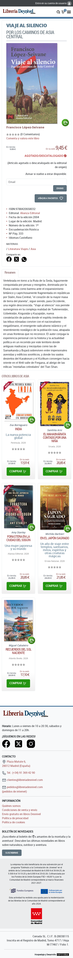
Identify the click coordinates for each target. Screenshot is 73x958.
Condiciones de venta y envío (19, 810)
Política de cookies (13, 822)
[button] (58, 12)
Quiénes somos (11, 806)
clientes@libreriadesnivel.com (24, 780)
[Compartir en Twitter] (16, 259)
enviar (60, 188)
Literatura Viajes (18, 249)
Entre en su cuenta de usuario (51, 3)
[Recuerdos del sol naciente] (18, 620)
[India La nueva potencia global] (18, 401)
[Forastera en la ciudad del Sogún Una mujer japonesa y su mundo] (18, 506)
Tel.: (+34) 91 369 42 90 (20, 773)
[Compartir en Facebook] (9, 259)
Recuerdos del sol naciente (18, 651)
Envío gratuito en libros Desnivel (21, 814)
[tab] (10, 273)
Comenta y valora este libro (22, 138)
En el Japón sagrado (54, 538)
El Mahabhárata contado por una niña (54, 437)
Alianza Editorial (30, 213)
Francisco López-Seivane (25, 127)
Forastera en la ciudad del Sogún (18, 538)
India (18, 429)
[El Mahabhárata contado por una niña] (54, 404)
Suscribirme (11, 852)
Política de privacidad (15, 818)
